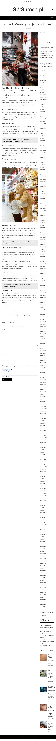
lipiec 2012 (42, 474)
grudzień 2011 (43, 490)
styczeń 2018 (43, 321)
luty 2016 (42, 377)
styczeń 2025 (43, 118)
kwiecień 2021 (43, 227)
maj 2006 (42, 602)
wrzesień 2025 (43, 101)
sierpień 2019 (43, 275)
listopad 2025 (43, 97)
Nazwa (4, 348)
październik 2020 (43, 242)
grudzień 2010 (43, 519)
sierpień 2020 (43, 246)
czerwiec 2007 (43, 570)
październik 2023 (43, 155)
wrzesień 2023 (43, 157)
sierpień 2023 (43, 160)
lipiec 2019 (42, 278)
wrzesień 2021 (43, 215)
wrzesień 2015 (43, 389)
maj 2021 (42, 225)
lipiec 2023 (42, 162)
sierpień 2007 (43, 565)
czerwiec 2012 (43, 476)
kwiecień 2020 (43, 256)
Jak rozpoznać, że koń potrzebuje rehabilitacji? (51, 724)
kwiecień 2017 (43, 343)
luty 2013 (42, 457)
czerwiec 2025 (43, 106)
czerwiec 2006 (43, 599)
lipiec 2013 (42, 445)
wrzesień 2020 (43, 244)
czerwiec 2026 (43, 85)
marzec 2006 (42, 606)
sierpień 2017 (43, 333)
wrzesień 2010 (43, 527)
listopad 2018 (43, 297)
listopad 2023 (43, 152)
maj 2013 (42, 449)
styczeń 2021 (43, 234)
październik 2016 (43, 358)
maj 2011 (42, 507)
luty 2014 (42, 428)
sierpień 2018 (43, 304)
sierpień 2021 (43, 217)
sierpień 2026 (43, 80)
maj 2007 (42, 573)
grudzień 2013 (43, 432)
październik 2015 (43, 387)
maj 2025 (42, 109)
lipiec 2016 (42, 365)
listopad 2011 (43, 493)
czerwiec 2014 (43, 418)
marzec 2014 (42, 425)
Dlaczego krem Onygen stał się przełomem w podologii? (51, 659)
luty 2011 (42, 515)
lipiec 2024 (42, 133)
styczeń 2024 (43, 147)
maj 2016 (42, 370)
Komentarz (4, 329)
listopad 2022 (43, 181)
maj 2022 (42, 196)
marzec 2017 (42, 345)
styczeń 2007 (43, 582)
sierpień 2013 (43, 442)
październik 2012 (43, 466)
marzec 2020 (42, 258)
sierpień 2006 (43, 594)
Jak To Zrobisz (43, 615)
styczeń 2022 (43, 205)
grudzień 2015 (43, 382)
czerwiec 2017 (43, 338)
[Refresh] (12, 369)
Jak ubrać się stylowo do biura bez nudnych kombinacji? (28, 313)
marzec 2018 (42, 317)
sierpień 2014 (43, 413)
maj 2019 (42, 283)
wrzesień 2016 (43, 360)
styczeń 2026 (43, 94)
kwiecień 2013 (43, 452)
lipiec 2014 (42, 416)
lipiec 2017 (42, 336)
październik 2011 (43, 495)
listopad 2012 (43, 464)
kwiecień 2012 (43, 481)
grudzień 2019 (43, 266)
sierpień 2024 (43, 130)
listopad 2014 (43, 406)
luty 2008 (42, 551)
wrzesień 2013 (43, 440)
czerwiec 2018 (43, 309)
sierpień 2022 (43, 188)
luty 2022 (42, 203)
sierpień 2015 (43, 391)
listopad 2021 (43, 210)
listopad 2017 (43, 326)
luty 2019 (42, 290)
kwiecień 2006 (43, 604)
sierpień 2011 (43, 500)
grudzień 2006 (43, 585)
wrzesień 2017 (43, 331)
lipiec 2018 (42, 307)
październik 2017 (43, 329)
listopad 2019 (43, 268)
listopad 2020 (43, 239)
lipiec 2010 (42, 532)
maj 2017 (42, 341)
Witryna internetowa (6, 360)
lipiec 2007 (42, 568)
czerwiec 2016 (43, 367)
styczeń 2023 (43, 176)
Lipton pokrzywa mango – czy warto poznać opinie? (10, 313)
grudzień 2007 (43, 556)
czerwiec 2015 (43, 396)
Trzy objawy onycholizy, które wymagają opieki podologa (50, 675)
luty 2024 (42, 145)
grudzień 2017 (43, 324)
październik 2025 (43, 99)
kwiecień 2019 (43, 285)
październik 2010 (43, 524)
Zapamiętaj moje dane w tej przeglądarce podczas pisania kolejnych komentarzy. (20, 366)
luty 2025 (42, 116)
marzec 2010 (42, 541)
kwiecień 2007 (43, 575)
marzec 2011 (42, 512)
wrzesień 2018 (43, 302)
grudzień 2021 (43, 208)
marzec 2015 (42, 403)
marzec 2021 (42, 230)
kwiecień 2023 (43, 169)
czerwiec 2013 (43, 447)
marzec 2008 (42, 548)
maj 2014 (42, 420)
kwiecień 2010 (43, 539)
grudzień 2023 (43, 150)
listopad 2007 (43, 558)
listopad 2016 (43, 355)
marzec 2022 (42, 201)
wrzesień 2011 (43, 498)
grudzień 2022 (43, 179)
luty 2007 (42, 580)
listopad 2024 (43, 123)
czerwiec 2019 (43, 280)
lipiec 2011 (42, 502)
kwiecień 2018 (43, 314)
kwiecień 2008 (43, 546)
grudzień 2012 (43, 461)
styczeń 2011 (43, 517)
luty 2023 (42, 174)
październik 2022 (43, 184)
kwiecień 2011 (43, 510)
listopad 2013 (43, 435)
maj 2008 (42, 544)
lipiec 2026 (42, 82)
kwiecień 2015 (43, 401)
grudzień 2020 (43, 237)
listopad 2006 (43, 587)
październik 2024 (43, 126)
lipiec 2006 (42, 597)
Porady (9, 305)
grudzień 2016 (43, 353)
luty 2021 (42, 232)
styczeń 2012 (43, 488)
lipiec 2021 (42, 220)
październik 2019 (43, 271)
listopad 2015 (43, 384)
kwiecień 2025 (43, 111)
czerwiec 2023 (43, 164)
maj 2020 (42, 254)
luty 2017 (42, 348)
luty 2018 (42, 319)
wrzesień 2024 (43, 128)
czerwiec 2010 (43, 534)
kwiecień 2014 (43, 423)
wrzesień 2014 (43, 411)
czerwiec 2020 (43, 251)
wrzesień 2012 (43, 469)
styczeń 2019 (43, 292)
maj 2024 (42, 138)
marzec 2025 (42, 114)
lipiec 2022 (42, 191)
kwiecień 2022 (43, 198)
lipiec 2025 (42, 104)
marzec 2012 (42, 483)
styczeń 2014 (43, 430)
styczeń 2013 (43, 459)
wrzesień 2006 (43, 592)
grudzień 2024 (43, 121)
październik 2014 (43, 408)
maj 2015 (42, 399)
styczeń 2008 (43, 553)
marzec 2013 (42, 454)
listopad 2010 (43, 522)
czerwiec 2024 (43, 135)
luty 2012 (42, 486)
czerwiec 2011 (43, 505)
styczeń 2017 (43, 350)
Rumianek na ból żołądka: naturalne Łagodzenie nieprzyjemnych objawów (46, 627)
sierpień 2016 (43, 362)
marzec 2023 (42, 172)
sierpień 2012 (43, 471)
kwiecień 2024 (43, 140)
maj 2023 (42, 167)
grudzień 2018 (43, 295)
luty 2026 (42, 92)
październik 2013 (43, 437)
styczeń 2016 (43, 379)
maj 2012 (42, 478)
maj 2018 (42, 312)
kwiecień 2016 (43, 372)
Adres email (5, 354)
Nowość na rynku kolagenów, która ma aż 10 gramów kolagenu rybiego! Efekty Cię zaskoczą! (47, 65)
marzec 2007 (42, 577)
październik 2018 (43, 300)
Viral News (29, 736)
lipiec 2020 (42, 249)
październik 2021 (43, 213)
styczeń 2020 (43, 263)
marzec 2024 (42, 143)
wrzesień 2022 (43, 186)
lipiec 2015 (42, 394)
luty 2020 (42, 261)
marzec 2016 (42, 374)
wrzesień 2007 (43, 563)
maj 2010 (42, 536)
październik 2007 (43, 560)
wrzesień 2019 (43, 273)
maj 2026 (42, 87)
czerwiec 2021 (43, 222)
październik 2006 (43, 589)
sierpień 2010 (43, 529)
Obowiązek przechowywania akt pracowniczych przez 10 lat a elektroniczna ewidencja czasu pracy (52, 691)
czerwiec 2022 (43, 193)
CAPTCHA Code (5, 376)
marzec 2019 (42, 288)
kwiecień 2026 (43, 89)
